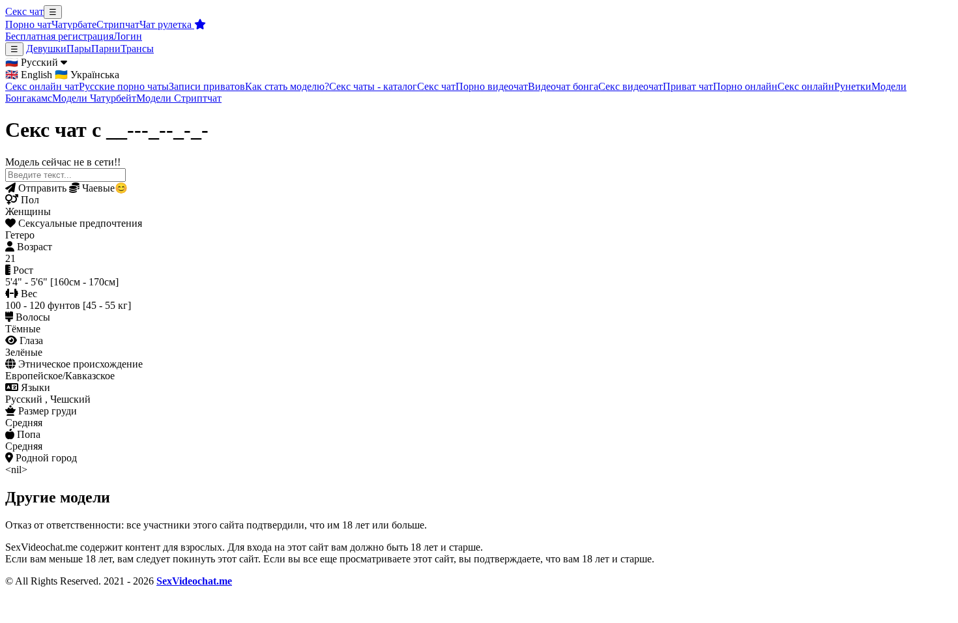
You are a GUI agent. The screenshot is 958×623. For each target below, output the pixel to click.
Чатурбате (73, 24)
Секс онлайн (805, 86)
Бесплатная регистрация (59, 36)
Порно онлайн (745, 86)
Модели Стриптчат (179, 98)
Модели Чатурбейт (94, 98)
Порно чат (28, 24)
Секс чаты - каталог (373, 86)
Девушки (46, 48)
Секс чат (24, 11)
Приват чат (688, 86)
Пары (78, 48)
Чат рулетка (166, 24)
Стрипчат (117, 24)
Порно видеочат (492, 86)
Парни (106, 48)
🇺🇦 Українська (87, 74)
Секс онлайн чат (42, 86)
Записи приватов (207, 86)
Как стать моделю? (287, 86)
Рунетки (852, 86)
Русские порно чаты (124, 86)
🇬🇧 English (28, 74)
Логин (127, 36)
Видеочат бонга (563, 86)
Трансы (137, 48)
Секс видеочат (630, 86)
